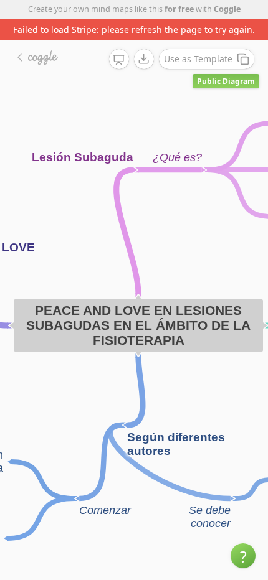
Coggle (227, 9)
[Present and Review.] (119, 60)
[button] (243, 555)
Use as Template (198, 59)
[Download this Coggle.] (144, 59)
